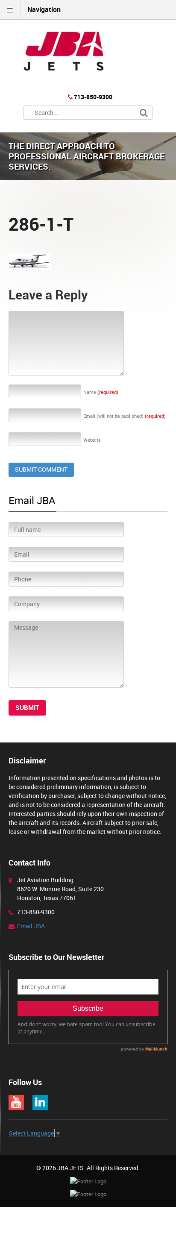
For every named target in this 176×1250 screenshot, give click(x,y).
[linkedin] (40, 1102)
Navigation (44, 9)
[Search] (144, 113)
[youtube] (16, 1102)
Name (100, 392)
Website (92, 440)
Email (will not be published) (124, 416)
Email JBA (31, 926)
